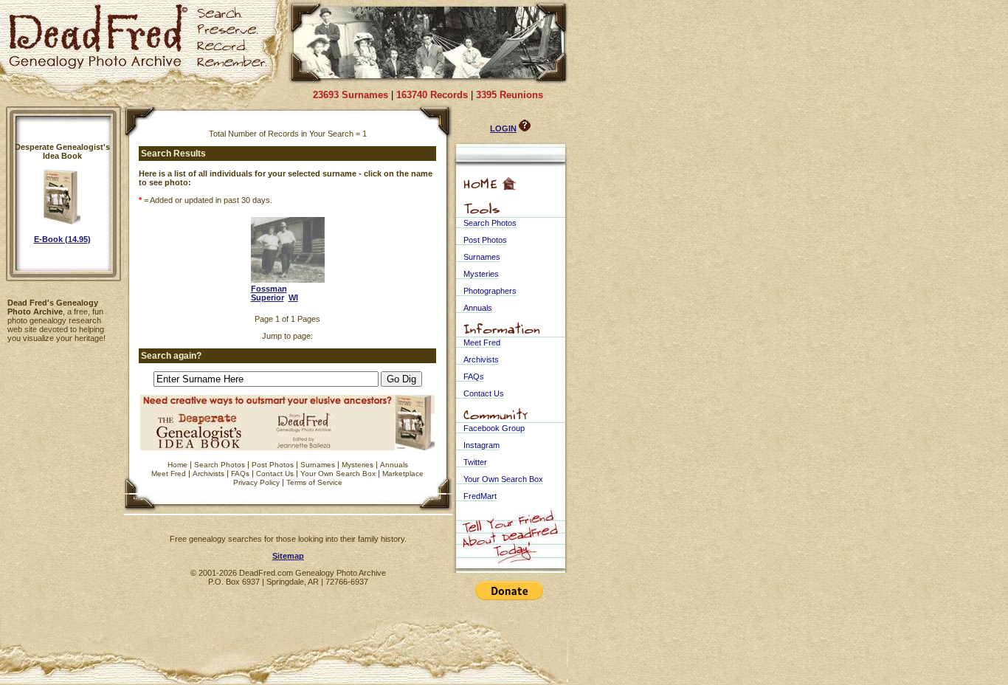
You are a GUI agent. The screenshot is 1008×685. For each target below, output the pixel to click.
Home (177, 465)
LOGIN (503, 128)
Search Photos (219, 465)
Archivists (208, 473)
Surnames (317, 465)
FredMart (480, 496)
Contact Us (275, 473)
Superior (267, 297)
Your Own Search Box (338, 473)
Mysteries (357, 465)
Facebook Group (494, 428)
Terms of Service (314, 482)
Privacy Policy (256, 482)
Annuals (394, 465)
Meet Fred (168, 473)
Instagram (481, 445)
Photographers (490, 290)
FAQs (240, 473)
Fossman (269, 288)
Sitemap (288, 555)
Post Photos (273, 465)
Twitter (475, 462)
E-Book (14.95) (62, 239)
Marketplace (403, 473)
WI (293, 297)
